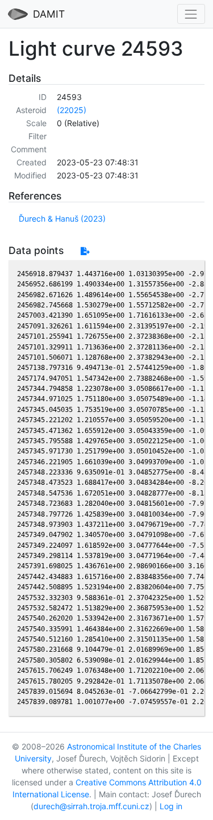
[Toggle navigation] (191, 14)
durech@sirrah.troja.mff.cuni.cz (91, 806)
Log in (171, 806)
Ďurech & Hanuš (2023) (62, 218)
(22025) (71, 110)
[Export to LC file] (84, 251)
